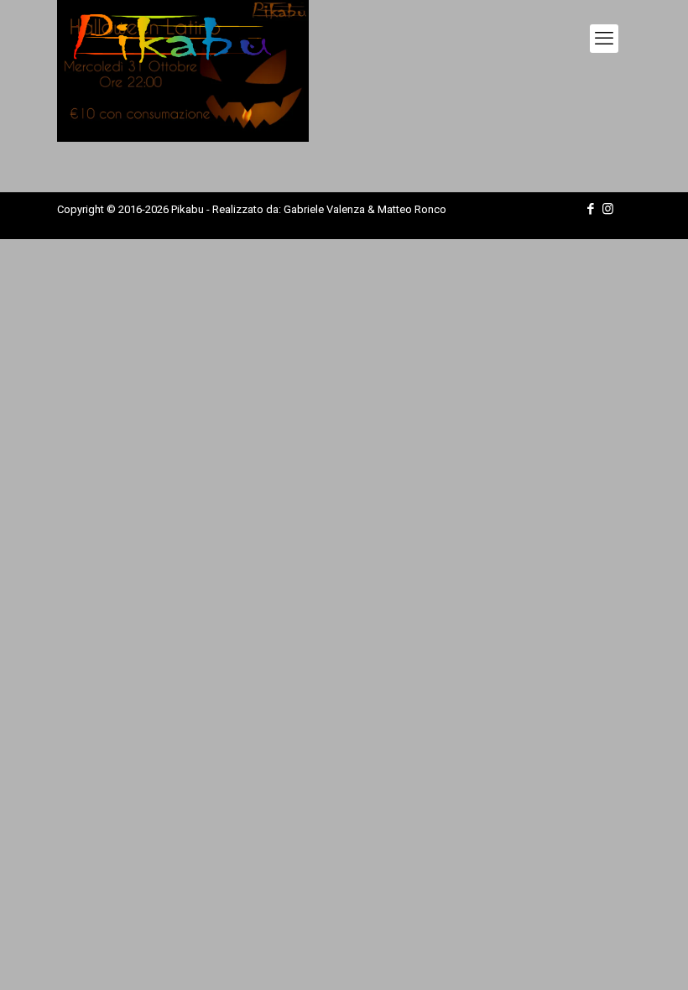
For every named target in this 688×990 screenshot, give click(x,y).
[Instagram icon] (608, 208)
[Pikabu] (172, 38)
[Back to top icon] (607, 955)
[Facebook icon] (590, 208)
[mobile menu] (604, 38)
